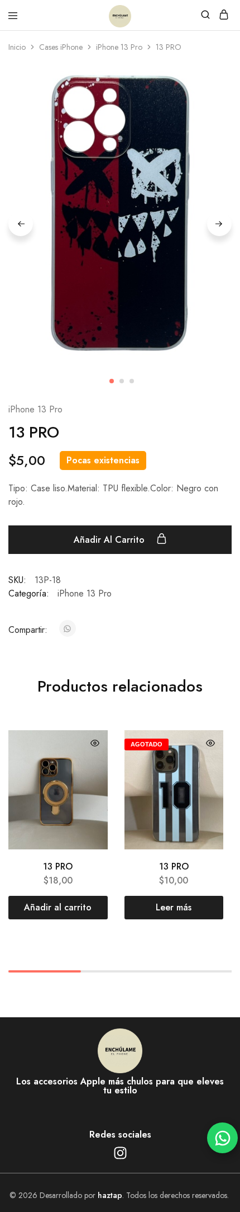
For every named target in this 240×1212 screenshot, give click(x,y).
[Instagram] (120, 1153)
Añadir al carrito (110, 539)
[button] (58, 907)
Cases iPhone (61, 47)
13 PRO (58, 866)
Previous (20, 224)
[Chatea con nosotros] (222, 1137)
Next (219, 224)
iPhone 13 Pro (119, 47)
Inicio (17, 47)
